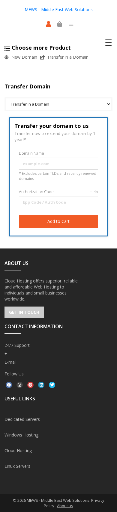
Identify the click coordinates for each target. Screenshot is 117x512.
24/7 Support (17, 345)
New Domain (24, 57)
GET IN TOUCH (24, 312)
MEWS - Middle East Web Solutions (59, 9)
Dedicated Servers (22, 419)
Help (93, 191)
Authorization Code (58, 191)
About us (65, 505)
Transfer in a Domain (67, 57)
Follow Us (14, 374)
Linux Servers (17, 466)
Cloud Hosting (18, 450)
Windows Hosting (21, 435)
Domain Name (31, 153)
